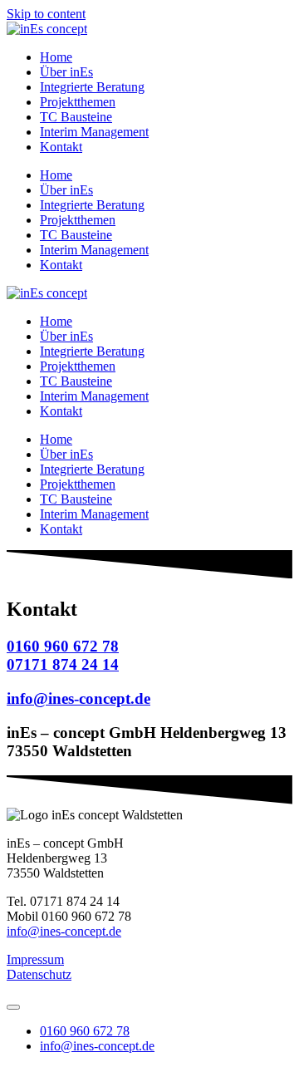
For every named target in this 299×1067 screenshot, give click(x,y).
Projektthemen (77, 102)
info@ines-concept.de (64, 931)
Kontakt (61, 147)
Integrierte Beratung (92, 87)
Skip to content (46, 14)
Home (56, 57)
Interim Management (94, 132)
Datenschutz (39, 974)
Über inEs (66, 72)
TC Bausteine (76, 117)
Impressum (35, 959)
